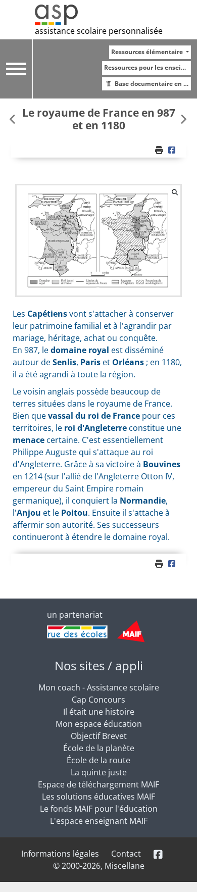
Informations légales (60, 853)
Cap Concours (98, 699)
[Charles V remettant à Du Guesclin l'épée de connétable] (13, 119)
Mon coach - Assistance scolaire (98, 687)
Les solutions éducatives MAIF (98, 796)
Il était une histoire (98, 711)
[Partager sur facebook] (173, 150)
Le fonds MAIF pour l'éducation (99, 808)
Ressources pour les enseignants (147, 67)
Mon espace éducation (99, 723)
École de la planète (98, 748)
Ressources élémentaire (147, 51)
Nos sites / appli (99, 665)
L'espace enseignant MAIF (98, 820)
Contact (126, 853)
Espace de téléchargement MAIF (98, 784)
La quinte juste (99, 772)
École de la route (98, 760)
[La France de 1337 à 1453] (183, 119)
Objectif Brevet (99, 735)
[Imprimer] (160, 150)
